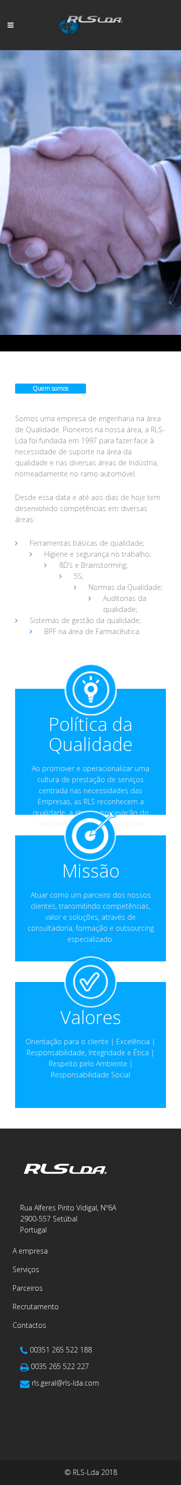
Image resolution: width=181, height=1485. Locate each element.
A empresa (30, 1251)
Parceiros (28, 1288)
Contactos (29, 1325)
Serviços (26, 1269)
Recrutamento (36, 1306)
